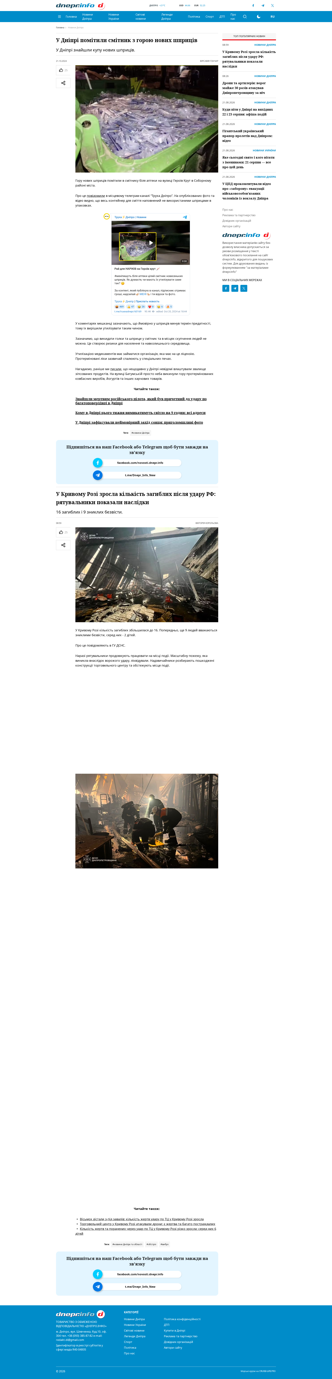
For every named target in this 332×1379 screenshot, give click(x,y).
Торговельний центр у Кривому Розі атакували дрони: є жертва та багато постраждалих (147, 1224)
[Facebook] (253, 5)
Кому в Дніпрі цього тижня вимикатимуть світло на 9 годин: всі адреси (140, 413)
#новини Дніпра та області (127, 1244)
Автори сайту (231, 226)
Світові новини (141, 17)
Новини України (113, 17)
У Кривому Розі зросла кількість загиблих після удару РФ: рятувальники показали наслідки (249, 59)
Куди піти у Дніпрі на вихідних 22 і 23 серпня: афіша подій (247, 111)
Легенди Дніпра (167, 17)
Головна (71, 16)
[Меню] (59, 16)
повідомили (96, 196)
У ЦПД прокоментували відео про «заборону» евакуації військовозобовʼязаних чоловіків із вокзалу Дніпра (246, 191)
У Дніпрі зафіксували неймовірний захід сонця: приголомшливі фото (139, 422)
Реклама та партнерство (239, 215)
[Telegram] (262, 5)
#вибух (164, 1244)
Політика (194, 16)
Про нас (233, 17)
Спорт (210, 16)
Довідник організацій (236, 221)
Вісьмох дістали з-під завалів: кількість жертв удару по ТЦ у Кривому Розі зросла (142, 1219)
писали (115, 369)
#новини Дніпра (141, 432)
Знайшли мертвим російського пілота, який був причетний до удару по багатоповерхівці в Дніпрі (141, 401)
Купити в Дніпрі (174, 1330)
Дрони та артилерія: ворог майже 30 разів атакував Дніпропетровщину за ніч (244, 88)
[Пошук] (244, 16)
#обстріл (151, 1244)
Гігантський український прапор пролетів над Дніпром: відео (247, 136)
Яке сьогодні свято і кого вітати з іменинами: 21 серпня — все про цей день (248, 162)
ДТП (222, 16)
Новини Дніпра (87, 17)
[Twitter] (272, 5)
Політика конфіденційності (182, 1319)
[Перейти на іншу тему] (258, 16)
